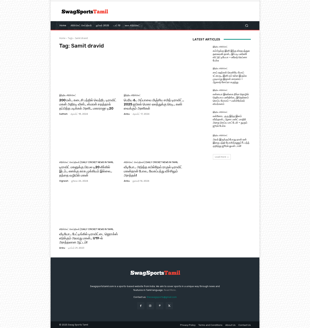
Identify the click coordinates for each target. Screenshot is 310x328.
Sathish (63, 114)
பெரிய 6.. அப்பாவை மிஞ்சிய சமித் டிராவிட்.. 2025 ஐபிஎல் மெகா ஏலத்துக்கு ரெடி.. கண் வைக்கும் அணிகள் (154, 104)
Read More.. (170, 290)
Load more (220, 156)
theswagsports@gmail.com (162, 297)
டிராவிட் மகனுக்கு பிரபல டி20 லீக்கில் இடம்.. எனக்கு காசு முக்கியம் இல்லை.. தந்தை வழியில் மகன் (85, 171)
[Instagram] (150, 305)
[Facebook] (140, 305)
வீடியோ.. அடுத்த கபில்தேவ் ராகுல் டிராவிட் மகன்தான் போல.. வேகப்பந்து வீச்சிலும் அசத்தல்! (153, 171)
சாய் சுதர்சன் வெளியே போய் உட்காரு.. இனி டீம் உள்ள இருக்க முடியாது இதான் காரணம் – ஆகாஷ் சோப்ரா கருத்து (230, 77)
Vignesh (63, 181)
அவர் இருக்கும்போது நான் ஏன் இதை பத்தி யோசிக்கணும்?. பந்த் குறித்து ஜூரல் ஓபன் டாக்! (231, 143)
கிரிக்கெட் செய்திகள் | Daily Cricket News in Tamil (86, 162)
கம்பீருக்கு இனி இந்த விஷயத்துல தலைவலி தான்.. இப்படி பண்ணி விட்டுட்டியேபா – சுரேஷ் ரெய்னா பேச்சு (231, 55)
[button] (246, 25)
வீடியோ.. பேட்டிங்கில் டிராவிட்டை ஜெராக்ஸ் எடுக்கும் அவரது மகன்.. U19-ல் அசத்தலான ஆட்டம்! (88, 238)
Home (62, 38)
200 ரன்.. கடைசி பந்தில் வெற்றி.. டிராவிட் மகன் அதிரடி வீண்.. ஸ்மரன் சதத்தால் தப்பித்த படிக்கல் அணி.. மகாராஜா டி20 (87, 104)
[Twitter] (169, 305)
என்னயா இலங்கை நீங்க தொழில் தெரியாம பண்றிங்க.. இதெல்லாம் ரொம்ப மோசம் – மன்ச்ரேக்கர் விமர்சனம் (231, 99)
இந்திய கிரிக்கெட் (67, 95)
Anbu (127, 114)
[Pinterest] (159, 305)
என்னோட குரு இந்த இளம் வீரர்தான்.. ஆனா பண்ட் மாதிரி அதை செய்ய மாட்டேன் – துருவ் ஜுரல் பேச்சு (230, 121)
